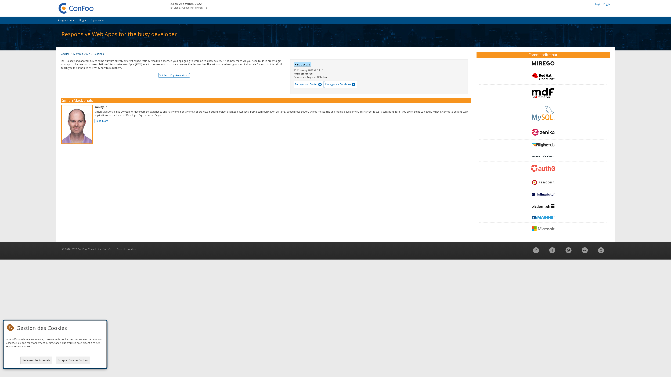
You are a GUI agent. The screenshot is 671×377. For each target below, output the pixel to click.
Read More (102, 121)
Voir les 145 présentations (174, 75)
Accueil (65, 54)
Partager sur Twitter (306, 84)
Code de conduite (127, 249)
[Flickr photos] (585, 252)
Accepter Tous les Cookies (73, 360)
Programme (65, 20)
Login (598, 4)
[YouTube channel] (601, 252)
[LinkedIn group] (536, 252)
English (607, 4)
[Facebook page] (552, 252)
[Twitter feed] (568, 252)
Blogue (82, 20)
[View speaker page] (78, 124)
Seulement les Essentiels (36, 360)
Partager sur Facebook (338, 84)
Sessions (99, 54)
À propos (96, 20)
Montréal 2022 (81, 54)
